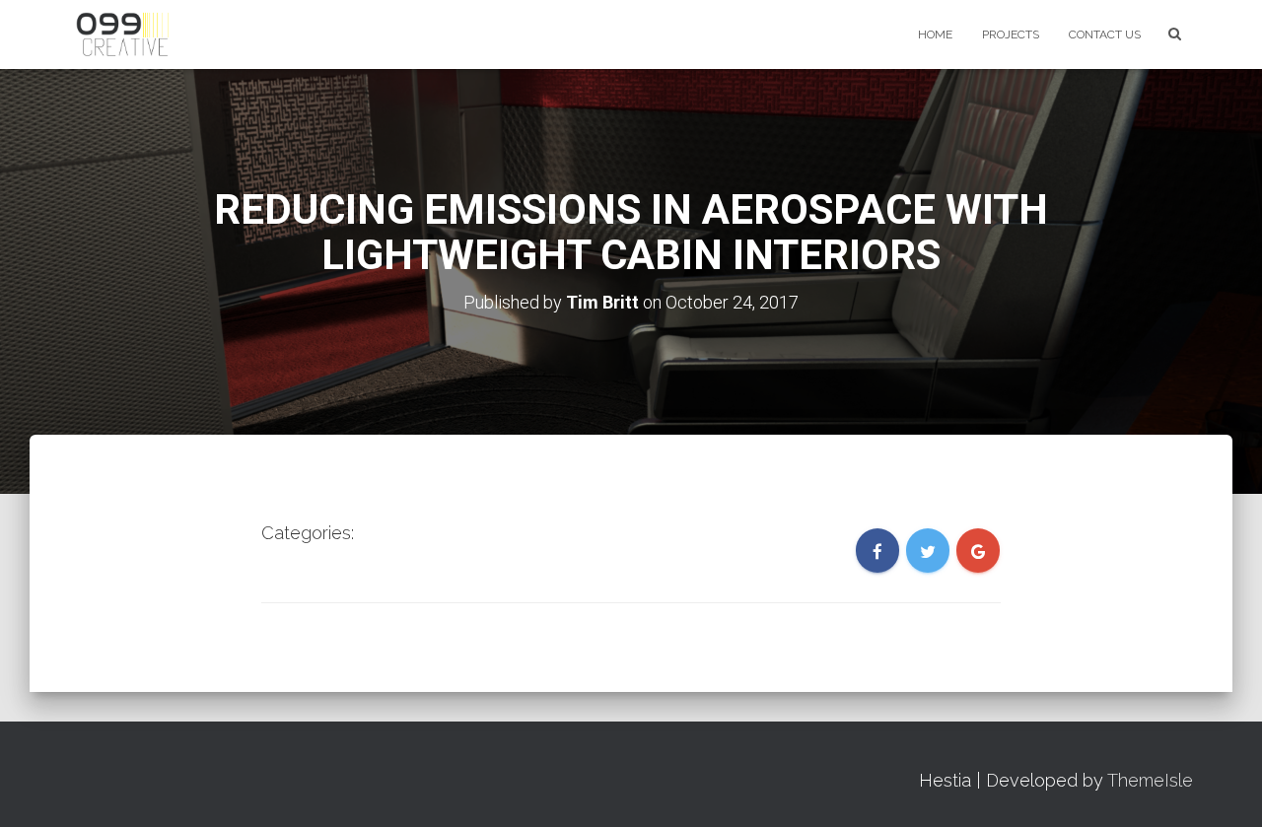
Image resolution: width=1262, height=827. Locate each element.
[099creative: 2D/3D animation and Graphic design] (136, 34)
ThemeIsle (1150, 780)
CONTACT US (1105, 34)
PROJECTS (1010, 34)
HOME (935, 34)
